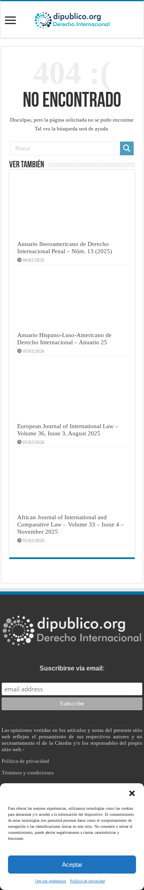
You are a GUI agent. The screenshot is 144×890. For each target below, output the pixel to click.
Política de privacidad (87, 881)
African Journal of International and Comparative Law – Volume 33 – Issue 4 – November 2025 (70, 524)
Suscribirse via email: (72, 668)
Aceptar (72, 864)
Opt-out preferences (50, 881)
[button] (132, 793)
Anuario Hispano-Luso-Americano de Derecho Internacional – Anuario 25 (64, 338)
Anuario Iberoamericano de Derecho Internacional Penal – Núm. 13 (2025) (64, 247)
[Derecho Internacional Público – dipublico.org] (72, 18)
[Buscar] (127, 148)
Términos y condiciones (28, 773)
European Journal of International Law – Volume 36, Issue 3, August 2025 (67, 430)
